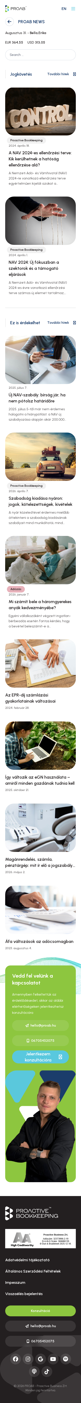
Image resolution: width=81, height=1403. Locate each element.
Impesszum (15, 1282)
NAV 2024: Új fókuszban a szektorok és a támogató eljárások (34, 268)
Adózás (15, 589)
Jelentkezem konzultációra (38, 1057)
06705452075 (42, 1040)
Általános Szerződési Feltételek (33, 1271)
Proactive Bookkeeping (26, 140)
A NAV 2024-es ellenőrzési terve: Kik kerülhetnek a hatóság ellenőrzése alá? (40, 159)
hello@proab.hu (43, 1025)
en (64, 8)
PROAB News (31, 21)
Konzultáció (40, 1311)
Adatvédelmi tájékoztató (27, 1260)
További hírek (58, 74)
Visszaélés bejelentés (24, 1293)
